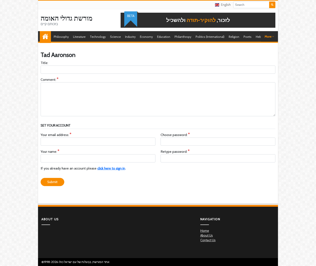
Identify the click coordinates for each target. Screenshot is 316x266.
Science (115, 37)
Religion (234, 37)
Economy (146, 37)
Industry (130, 37)
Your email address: (55, 135)
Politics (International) (210, 37)
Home (46, 36)
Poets (248, 37)
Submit (52, 182)
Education (163, 37)
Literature (79, 37)
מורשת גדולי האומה (66, 18)
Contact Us (208, 240)
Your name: (49, 152)
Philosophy (61, 37)
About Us (206, 235)
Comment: (48, 80)
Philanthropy (183, 37)
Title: (44, 63)
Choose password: (174, 135)
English (226, 5)
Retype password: (174, 152)
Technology (98, 37)
